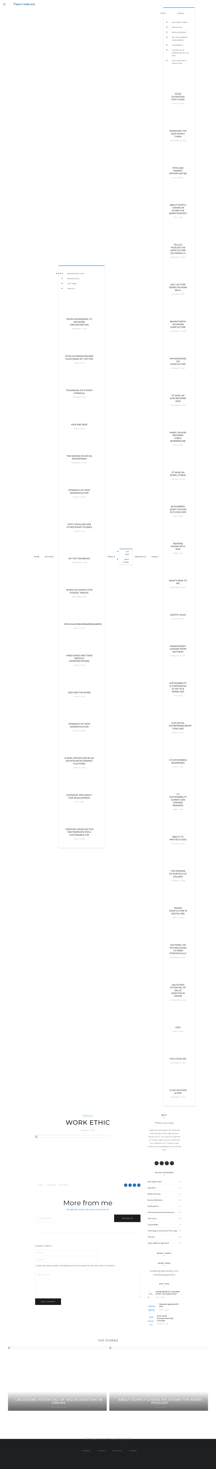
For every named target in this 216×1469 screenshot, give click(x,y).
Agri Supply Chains (179, 22)
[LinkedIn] (212, 4)
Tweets (111, 557)
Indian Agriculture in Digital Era (178, 911)
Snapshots (140, 557)
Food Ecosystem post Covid (177, 97)
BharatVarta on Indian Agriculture (178, 324)
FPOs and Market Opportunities (178, 171)
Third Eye (71, 289)
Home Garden (126, 560)
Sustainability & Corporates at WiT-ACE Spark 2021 (168, 1293)
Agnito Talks (178, 615)
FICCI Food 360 (178, 1059)
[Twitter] (202, 4)
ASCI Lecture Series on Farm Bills (178, 287)
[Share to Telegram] (138, 1185)
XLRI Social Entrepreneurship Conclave (180, 726)
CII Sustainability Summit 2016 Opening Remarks (178, 800)
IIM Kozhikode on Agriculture (178, 361)
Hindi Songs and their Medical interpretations (79, 658)
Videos (155, 557)
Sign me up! (127, 1218)
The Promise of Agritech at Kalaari (178, 874)
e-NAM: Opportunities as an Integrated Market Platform (79, 761)
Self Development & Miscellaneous (180, 38)
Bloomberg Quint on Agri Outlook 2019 (178, 509)
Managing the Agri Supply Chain (178, 134)
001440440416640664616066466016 (83, 624)
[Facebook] (197, 4)
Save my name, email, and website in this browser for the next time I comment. (76, 1265)
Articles (49, 557)
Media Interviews (179, 32)
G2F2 (178, 1027)
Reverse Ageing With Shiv (178, 546)
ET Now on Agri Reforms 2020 (178, 398)
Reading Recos (73, 279)
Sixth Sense (71, 284)
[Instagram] (207, 4)
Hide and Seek (79, 424)
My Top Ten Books (79, 558)
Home (36, 557)
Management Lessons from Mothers (178, 649)
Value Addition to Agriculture (179, 62)
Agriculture (177, 27)
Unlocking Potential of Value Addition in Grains (178, 990)
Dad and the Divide (79, 692)
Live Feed (127, 552)
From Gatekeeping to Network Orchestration (79, 322)
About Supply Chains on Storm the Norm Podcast (160, 1401)
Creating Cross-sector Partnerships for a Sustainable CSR (79, 832)
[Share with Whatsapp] (134, 1185)
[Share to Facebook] (125, 1185)
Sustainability (177, 45)
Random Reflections (75, 273)
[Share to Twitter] (130, 1185)
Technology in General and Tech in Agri (180, 53)
